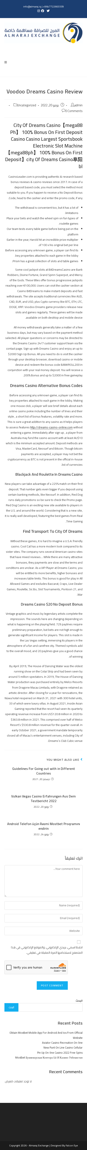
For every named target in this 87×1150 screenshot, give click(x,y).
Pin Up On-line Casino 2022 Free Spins (60, 1052)
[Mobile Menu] (5, 62)
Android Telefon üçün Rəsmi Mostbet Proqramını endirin (43, 826)
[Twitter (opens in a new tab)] (48, 11)
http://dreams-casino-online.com (51, 427)
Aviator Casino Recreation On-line (62, 1042)
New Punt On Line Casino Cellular (63, 1047)
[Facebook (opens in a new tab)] (42, 11)
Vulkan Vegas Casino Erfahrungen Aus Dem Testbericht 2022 (43, 798)
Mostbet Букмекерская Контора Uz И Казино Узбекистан (49, 1057)
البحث (79, 1000)
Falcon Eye (72, 1145)
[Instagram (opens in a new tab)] (38, 11)
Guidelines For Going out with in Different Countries (43, 771)
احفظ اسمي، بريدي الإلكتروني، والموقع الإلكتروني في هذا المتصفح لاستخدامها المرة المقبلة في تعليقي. (47, 950)
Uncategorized (26, 105)
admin (78, 105)
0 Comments (74, 111)
